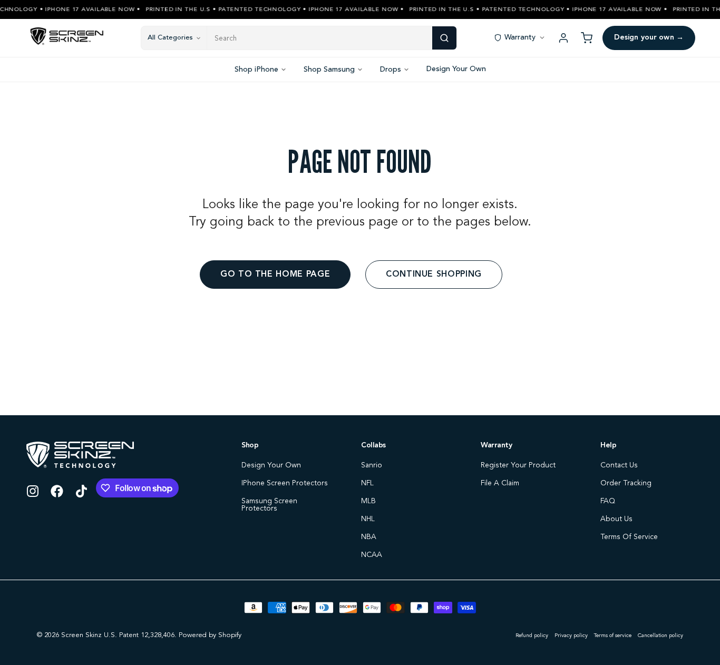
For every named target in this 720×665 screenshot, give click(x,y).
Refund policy (531, 635)
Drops (390, 69)
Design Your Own (456, 69)
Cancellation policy (660, 635)
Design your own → (649, 37)
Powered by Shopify (210, 635)
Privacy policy (571, 635)
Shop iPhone (256, 69)
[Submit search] (444, 38)
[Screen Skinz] (67, 37)
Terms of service (612, 635)
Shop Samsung (329, 69)
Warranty (520, 37)
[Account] (563, 37)
